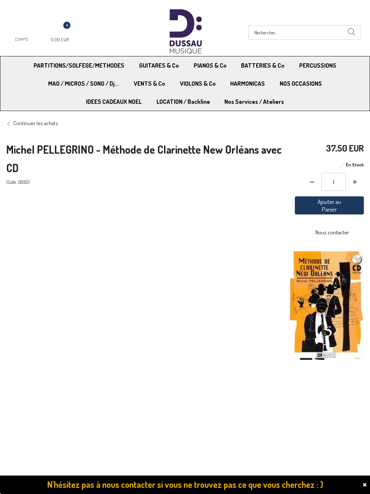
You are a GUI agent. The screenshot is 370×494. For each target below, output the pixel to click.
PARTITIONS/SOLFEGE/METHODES (79, 65)
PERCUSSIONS (317, 65)
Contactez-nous (117, 410)
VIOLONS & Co (198, 83)
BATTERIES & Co (262, 65)
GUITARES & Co (159, 65)
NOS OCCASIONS (301, 83)
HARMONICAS (247, 83)
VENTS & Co (149, 83)
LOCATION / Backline (183, 101)
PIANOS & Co (210, 65)
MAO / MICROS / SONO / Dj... (83, 83)
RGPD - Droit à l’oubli (34, 410)
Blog (278, 410)
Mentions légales (292, 392)
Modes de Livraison (34, 392)
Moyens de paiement (122, 392)
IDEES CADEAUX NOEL (114, 101)
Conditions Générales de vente (220, 392)
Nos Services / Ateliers (254, 101)
